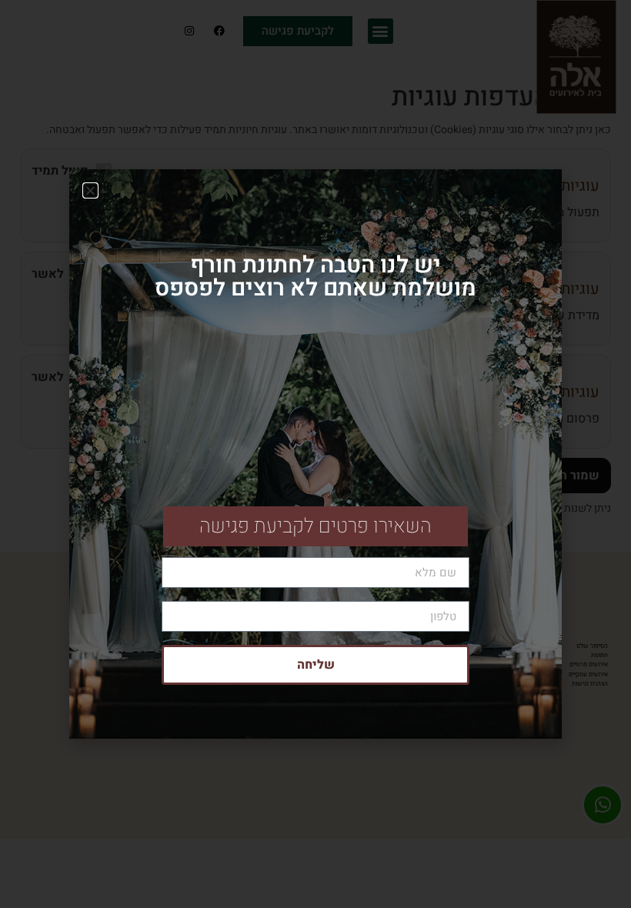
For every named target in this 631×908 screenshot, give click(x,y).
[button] (90, 190)
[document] (315, 454)
